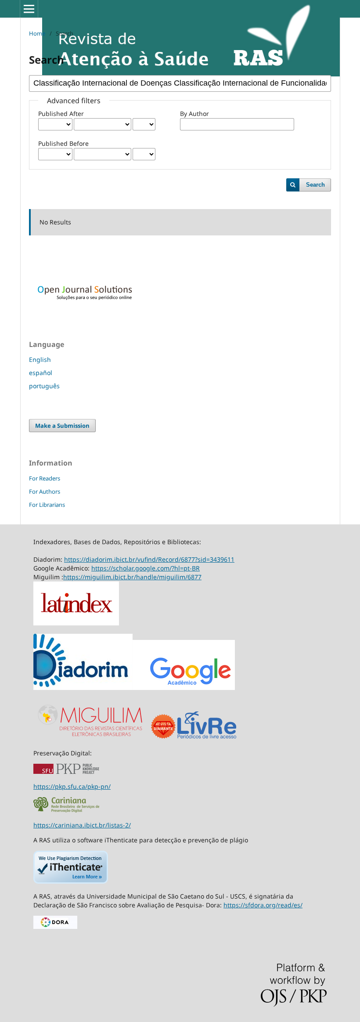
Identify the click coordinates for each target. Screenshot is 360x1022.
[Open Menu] (29, 9)
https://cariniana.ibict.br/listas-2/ (82, 825)
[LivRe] (206, 738)
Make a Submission (62, 426)
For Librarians (47, 505)
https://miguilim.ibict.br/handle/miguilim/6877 (132, 577)
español (40, 372)
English (40, 359)
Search (315, 184)
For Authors (44, 491)
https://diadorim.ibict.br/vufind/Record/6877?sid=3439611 (149, 559)
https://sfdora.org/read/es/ (262, 905)
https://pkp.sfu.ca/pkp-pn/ (72, 786)
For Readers (44, 478)
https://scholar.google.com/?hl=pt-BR (145, 568)
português (44, 386)
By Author (194, 113)
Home (37, 33)
